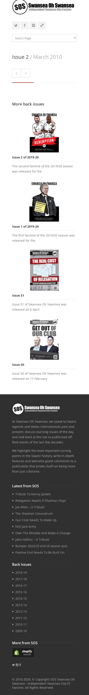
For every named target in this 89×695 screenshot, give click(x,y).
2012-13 (21, 611)
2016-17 (21, 585)
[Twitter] (16, 25)
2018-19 (21, 572)
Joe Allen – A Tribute (29, 507)
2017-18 (21, 579)
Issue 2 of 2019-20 (25, 157)
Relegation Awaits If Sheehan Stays (40, 500)
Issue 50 (18, 365)
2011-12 (21, 618)
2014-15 (21, 598)
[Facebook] (25, 25)
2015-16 (21, 592)
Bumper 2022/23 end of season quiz (41, 546)
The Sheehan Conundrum (34, 513)
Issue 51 (18, 295)
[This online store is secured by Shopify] (44, 652)
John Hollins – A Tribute (32, 539)
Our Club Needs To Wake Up (36, 520)
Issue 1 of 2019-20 (25, 226)
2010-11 (21, 624)
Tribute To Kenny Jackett (33, 494)
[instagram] (33, 25)
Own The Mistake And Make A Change (42, 533)
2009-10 (21, 631)
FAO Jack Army (25, 526)
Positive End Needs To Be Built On (40, 552)
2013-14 (21, 605)
